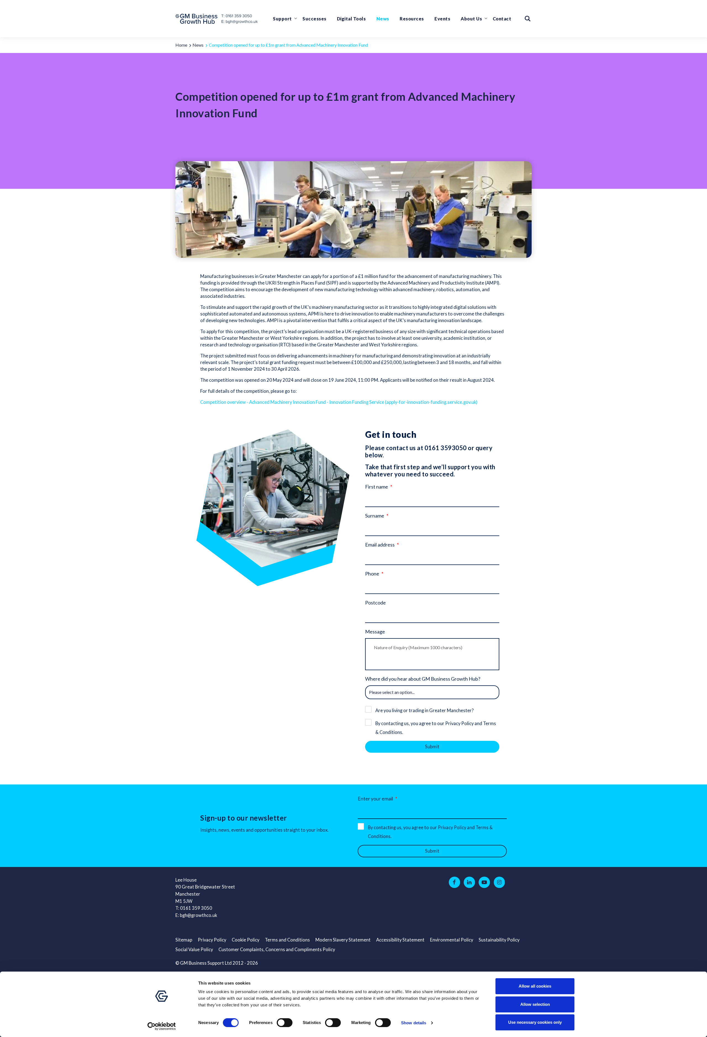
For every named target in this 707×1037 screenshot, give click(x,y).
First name (376, 487)
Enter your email (375, 798)
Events (442, 19)
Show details (413, 1022)
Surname (374, 516)
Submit (432, 746)
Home (181, 44)
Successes (314, 19)
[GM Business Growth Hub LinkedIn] (469, 882)
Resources (412, 19)
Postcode (375, 603)
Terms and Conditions (287, 940)
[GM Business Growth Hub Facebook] (454, 882)
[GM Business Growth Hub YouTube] (484, 882)
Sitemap (183, 940)
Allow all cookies (535, 986)
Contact (502, 19)
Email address (380, 545)
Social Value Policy (194, 949)
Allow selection (535, 1004)
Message (375, 631)
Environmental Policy (451, 940)
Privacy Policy (212, 940)
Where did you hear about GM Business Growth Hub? (422, 679)
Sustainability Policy (499, 940)
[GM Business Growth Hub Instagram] (499, 882)
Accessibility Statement (400, 940)
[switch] (284, 1022)
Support (282, 19)
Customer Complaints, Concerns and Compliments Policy (276, 949)
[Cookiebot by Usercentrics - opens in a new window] (162, 1026)
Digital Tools (351, 19)
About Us (471, 19)
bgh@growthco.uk (198, 915)
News (382, 19)
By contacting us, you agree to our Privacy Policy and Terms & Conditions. (435, 728)
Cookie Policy (245, 940)
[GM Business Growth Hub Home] (198, 18)
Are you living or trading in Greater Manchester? (424, 710)
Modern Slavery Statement (343, 940)
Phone (372, 574)
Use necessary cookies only (535, 1022)
